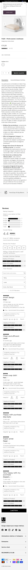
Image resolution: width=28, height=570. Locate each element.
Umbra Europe (8, 566)
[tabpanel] (14, 133)
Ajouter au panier (19, 73)
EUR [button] (24, 1)
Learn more (9, 12)
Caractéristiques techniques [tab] (18, 80)
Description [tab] (5, 80)
